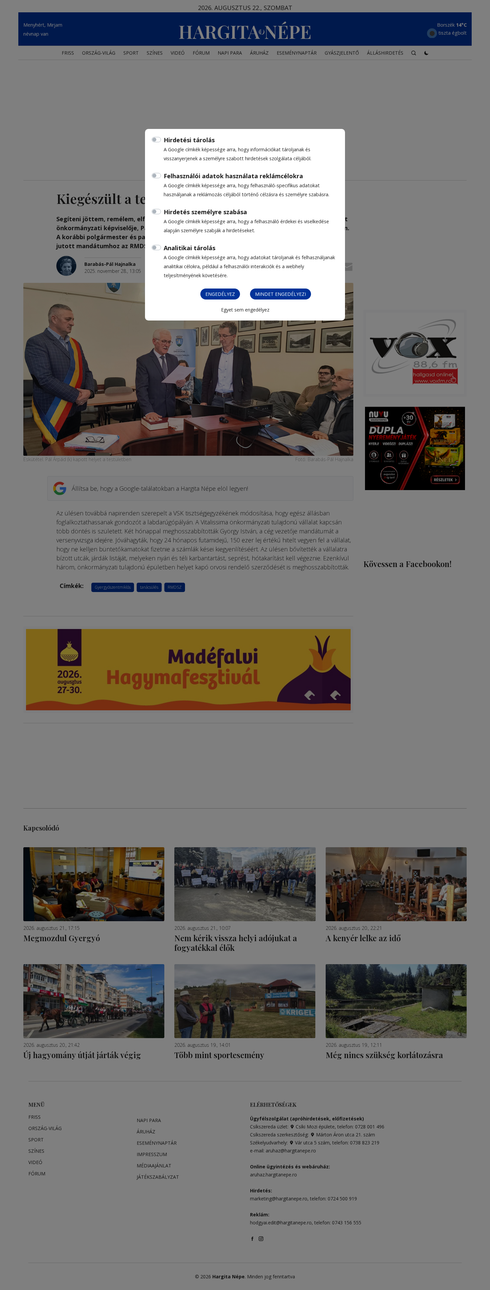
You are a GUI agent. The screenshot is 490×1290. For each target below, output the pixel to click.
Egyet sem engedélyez (245, 310)
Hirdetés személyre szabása (205, 212)
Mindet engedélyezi (280, 294)
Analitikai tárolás (189, 248)
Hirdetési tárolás (189, 140)
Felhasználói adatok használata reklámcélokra (233, 176)
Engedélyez (220, 294)
